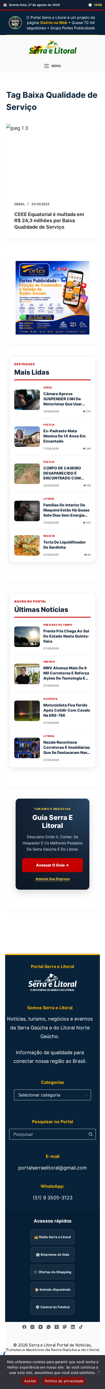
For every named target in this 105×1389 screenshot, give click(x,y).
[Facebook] (24, 1327)
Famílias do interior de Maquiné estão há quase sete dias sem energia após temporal (66, 513)
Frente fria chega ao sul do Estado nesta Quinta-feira (66, 636)
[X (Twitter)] (57, 1327)
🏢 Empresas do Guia (52, 1254)
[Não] (98, 1372)
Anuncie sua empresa (53, 879)
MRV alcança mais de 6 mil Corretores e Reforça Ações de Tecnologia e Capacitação (66, 675)
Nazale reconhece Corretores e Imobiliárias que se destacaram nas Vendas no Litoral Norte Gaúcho (66, 752)
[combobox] (47, 1134)
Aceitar (30, 1381)
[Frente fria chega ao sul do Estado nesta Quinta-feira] (27, 636)
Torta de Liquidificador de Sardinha (64, 544)
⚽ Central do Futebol (52, 1307)
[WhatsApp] (49, 1327)
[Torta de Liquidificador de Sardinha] (27, 545)
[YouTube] (40, 1327)
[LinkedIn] (73, 1327)
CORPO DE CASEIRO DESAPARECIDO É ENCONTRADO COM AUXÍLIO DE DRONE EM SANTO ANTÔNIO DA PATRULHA (64, 481)
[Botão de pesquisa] (90, 1134)
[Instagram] (32, 1327)
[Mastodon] (65, 1327)
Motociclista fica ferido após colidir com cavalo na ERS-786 (66, 710)
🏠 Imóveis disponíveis (53, 1289)
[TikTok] (81, 1327)
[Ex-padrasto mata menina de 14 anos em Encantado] (27, 436)
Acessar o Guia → (52, 865)
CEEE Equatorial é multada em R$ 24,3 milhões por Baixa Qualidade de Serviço (49, 220)
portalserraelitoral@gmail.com (52, 1168)
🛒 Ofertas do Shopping (52, 1272)
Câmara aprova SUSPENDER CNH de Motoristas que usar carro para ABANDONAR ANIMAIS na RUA (66, 403)
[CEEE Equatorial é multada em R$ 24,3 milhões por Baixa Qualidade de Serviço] (52, 158)
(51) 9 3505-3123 (52, 1197)
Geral (19, 204)
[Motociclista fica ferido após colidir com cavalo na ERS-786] (27, 711)
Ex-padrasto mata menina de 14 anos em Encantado (64, 436)
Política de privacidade (64, 1381)
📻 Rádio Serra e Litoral (52, 1237)
